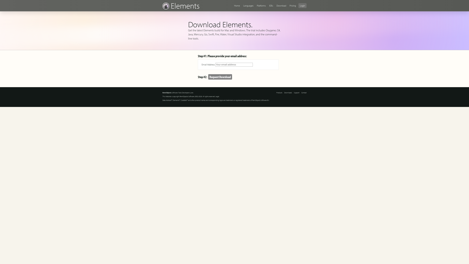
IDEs (271, 5)
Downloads (288, 93)
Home (237, 5)
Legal (217, 96)
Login (302, 5)
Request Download (220, 77)
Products (279, 93)
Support (296, 93)
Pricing (293, 5)
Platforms (261, 5)
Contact (304, 93)
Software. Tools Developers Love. (177, 93)
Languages (248, 5)
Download (281, 5)
